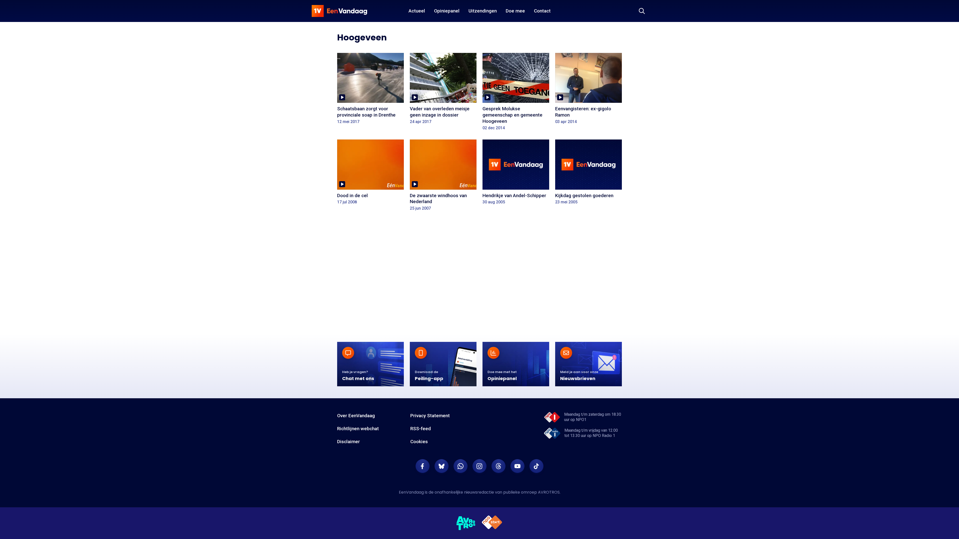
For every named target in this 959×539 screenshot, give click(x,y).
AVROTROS (549, 492)
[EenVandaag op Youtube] (517, 466)
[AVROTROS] (466, 523)
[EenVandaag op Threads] (498, 466)
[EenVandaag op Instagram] (479, 466)
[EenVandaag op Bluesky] (442, 466)
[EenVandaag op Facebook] (423, 466)
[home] (339, 11)
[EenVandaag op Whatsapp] (461, 466)
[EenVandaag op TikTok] (536, 466)
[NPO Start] (491, 523)
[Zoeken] (641, 11)
